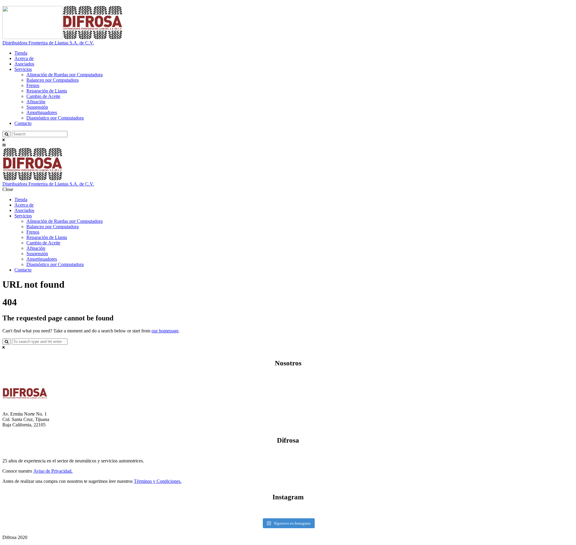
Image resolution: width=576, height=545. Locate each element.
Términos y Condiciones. (158, 481)
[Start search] (6, 341)
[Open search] (6, 134)
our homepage (165, 330)
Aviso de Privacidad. (53, 471)
